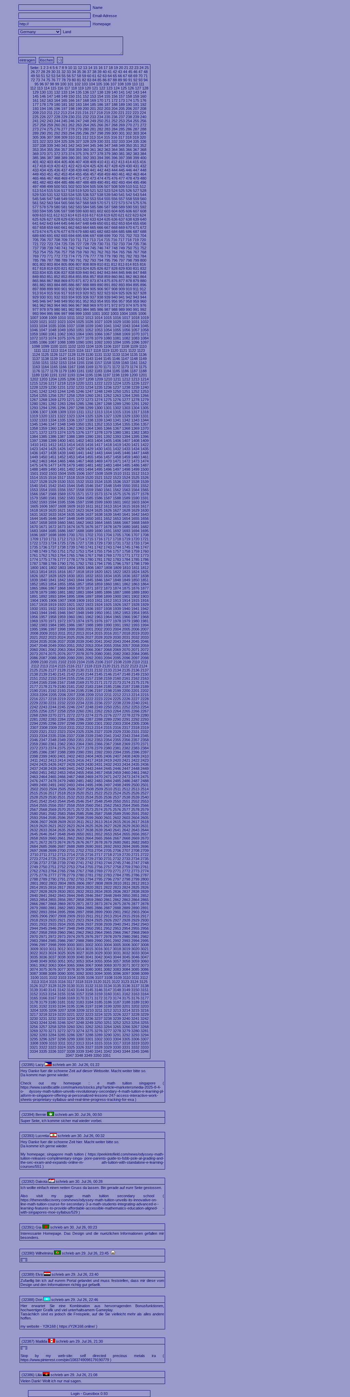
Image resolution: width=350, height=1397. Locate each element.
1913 (117, 600)
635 (107, 219)
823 (79, 268)
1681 (135, 527)
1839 (34, 580)
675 (50, 232)
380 (114, 154)
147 (50, 96)
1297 (71, 408)
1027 (98, 322)
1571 (80, 494)
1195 (89, 375)
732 (114, 244)
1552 (144, 486)
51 (43, 76)
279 (79, 129)
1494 (89, 469)
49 (33, 76)
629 (64, 219)
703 (136, 236)
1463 (43, 461)
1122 (132, 350)
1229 (43, 387)
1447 (135, 453)
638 (129, 219)
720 (143, 240)
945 (35, 301)
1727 (80, 543)
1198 (116, 375)
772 (57, 256)
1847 (108, 580)
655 (136, 223)
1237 (117, 387)
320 (143, 137)
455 (79, 174)
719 (136, 240)
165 (64, 100)
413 (121, 162)
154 (100, 96)
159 (136, 96)
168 (86, 100)
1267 (34, 400)
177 (35, 104)
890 (100, 285)
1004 (124, 314)
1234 (89, 387)
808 (86, 264)
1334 (52, 420)
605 (122, 211)
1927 (126, 605)
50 (38, 76)
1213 (135, 379)
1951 (108, 613)
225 (35, 117)
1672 (52, 527)
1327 (108, 416)
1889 (135, 592)
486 (71, 182)
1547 (98, 486)
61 (94, 76)
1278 (135, 400)
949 (64, 301)
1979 (126, 621)
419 (50, 166)
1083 (135, 338)
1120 (114, 350)
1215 (34, 383)
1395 (135, 436)
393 (93, 158)
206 (129, 109)
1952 (117, 613)
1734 (144, 543)
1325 (89, 416)
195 (50, 109)
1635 (71, 514)
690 (43, 236)
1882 (71, 592)
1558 (80, 490)
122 (102, 88)
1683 (34, 531)
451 (50, 174)
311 (78, 137)
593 (35, 211)
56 (69, 76)
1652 (108, 518)
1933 (61, 609)
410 (100, 162)
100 (63, 84)
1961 (80, 617)
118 (74, 88)
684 (114, 232)
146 (43, 96)
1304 (135, 408)
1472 (126, 461)
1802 (53, 568)
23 (136, 68)
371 (50, 154)
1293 (34, 408)
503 (79, 186)
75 (48, 80)
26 (33, 72)
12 (80, 68)
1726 (71, 543)
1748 (34, 551)
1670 (34, 527)
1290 (126, 404)
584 (86, 207)
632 (86, 219)
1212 (126, 379)
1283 (61, 404)
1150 (36, 363)
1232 (71, 387)
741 (64, 248)
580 (57, 207)
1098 (36, 346)
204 (114, 109)
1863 (135, 584)
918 (71, 293)
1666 (117, 523)
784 (143, 256)
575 (136, 203)
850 (43, 277)
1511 (126, 473)
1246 (80, 391)
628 (57, 219)
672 (143, 227)
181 (64, 104)
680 (86, 232)
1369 (135, 428)
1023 (61, 322)
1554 (43, 490)
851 (50, 277)
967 (79, 305)
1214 (144, 379)
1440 (71, 453)
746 (100, 248)
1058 (144, 330)
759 (79, 252)
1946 (61, 613)
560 (143, 199)
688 (143, 232)
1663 (89, 523)
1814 (43, 572)
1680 (126, 527)
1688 (80, 531)
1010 (62, 318)
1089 (71, 342)
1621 (61, 510)
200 (86, 109)
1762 (43, 555)
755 (50, 252)
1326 (98, 416)
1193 (71, 375)
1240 (144, 387)
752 (143, 248)
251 (107, 121)
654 (129, 223)
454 (71, 174)
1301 (108, 408)
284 (114, 129)
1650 (89, 518)
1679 (117, 527)
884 (57, 285)
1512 (135, 473)
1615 (126, 506)
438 (71, 170)
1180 (72, 371)
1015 (108, 318)
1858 (89, 584)
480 (143, 178)
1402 (80, 441)
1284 (71, 404)
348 (114, 145)
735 (136, 244)
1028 (108, 322)
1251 (126, 391)
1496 (108, 469)
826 (100, 268)
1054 (108, 330)
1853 (43, 584)
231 (79, 117)
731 (107, 244)
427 (107, 166)
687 (136, 232)
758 (71, 252)
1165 (54, 367)
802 (43, 264)
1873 (108, 588)
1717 (108, 539)
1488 (34, 469)
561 (35, 203)
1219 (71, 383)
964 (57, 305)
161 (35, 100)
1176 (36, 371)
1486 (135, 465)
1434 (135, 449)
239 (136, 117)
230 (71, 117)
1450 (43, 457)
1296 (61, 408)
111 (141, 84)
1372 (43, 432)
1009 (53, 318)
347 (107, 145)
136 (86, 92)
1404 (98, 441)
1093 (108, 342)
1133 (116, 354)
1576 (126, 494)
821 (64, 268)
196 (57, 109)
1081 (117, 338)
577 (35, 207)
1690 (98, 531)
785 (35, 260)
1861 (117, 584)
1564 (135, 490)
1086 (43, 342)
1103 (81, 346)
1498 (126, 469)
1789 (52, 564)
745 (93, 248)
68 (130, 76)
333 (122, 141)
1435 (144, 449)
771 (50, 256)
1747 (144, 547)
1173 (125, 367)
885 (64, 285)
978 (43, 309)
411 (107, 162)
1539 (144, 482)
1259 (80, 395)
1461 (144, 457)
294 (71, 133)
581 (64, 207)
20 (121, 68)
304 (143, 133)
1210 (108, 379)
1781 (98, 559)
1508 (99, 473)
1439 (61, 453)
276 (57, 129)
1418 (108, 445)
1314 (108, 412)
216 (85, 113)
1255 (43, 395)
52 (48, 76)
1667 (126, 523)
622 (128, 215)
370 (43, 154)
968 (86, 305)
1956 (34, 617)
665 (93, 227)
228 (57, 117)
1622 (71, 510)
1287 (98, 404)
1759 (135, 551)
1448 (144, 453)
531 (50, 195)
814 (128, 264)
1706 (126, 535)
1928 (135, 605)
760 (86, 252)
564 (57, 203)
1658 (43, 523)
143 (136, 92)
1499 (135, 469)
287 (136, 129)
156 (114, 96)
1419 (117, 445)
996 (57, 314)
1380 (117, 432)
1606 (43, 506)
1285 (80, 404)
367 (136, 150)
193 (35, 109)
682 (100, 232)
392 (86, 158)
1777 (61, 559)
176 (143, 100)
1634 (61, 514)
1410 (34, 445)
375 (79, 154)
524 (114, 191)
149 (64, 96)
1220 (80, 383)
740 (57, 248)
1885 (98, 592)
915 (50, 293)
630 (71, 219)
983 (79, 309)
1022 (52, 322)
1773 (144, 555)
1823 (126, 572)
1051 (80, 330)
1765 (71, 555)
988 (114, 309)
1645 (43, 518)
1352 (98, 424)
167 (79, 100)
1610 (80, 506)
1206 (71, 379)
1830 (71, 576)
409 (93, 162)
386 (43, 158)
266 (100, 125)
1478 (61, 465)
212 (57, 113)
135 (79, 92)
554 (100, 199)
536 (86, 195)
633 (93, 219)
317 (121, 137)
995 (50, 314)
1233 (80, 387)
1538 (135, 482)
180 (57, 104)
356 (57, 150)
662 (71, 227)
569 (93, 203)
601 (93, 211)
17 (106, 68)
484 (57, 182)
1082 (126, 338)
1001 (96, 314)
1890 (144, 592)
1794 (98, 564)
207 (136, 109)
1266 (144, 395)
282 (100, 129)
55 (64, 76)
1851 (144, 580)
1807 (99, 568)
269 (122, 125)
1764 (61, 555)
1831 (80, 576)
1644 (34, 518)
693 (64, 236)
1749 (43, 551)
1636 (80, 514)
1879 (43, 592)
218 (100, 113)
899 (50, 289)
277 (64, 129)
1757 (117, 551)
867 (50, 281)
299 (107, 133)
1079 (98, 338)
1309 (62, 412)
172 (114, 100)
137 (93, 92)
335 (136, 141)
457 (93, 174)
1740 (80, 547)
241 (35, 121)
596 (57, 211)
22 (131, 68)
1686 (61, 531)
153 (93, 96)
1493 (80, 469)
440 (86, 170)
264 (86, 125)
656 (143, 223)
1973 (71, 621)
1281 (43, 404)
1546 (89, 486)
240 (143, 117)
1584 (80, 498)
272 (143, 125)
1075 (61, 338)
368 (143, 150)
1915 (135, 600)
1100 (54, 346)
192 (143, 104)
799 (136, 260)
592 (143, 207)
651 (107, 223)
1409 (144, 441)
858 (100, 277)
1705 (117, 535)
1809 (117, 568)
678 (71, 232)
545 (35, 199)
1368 (126, 428)
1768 (98, 555)
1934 (71, 609)
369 (35, 154)
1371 (34, 432)
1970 (43, 621)
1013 (89, 318)
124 (116, 88)
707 (50, 240)
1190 (45, 375)
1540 (34, 486)
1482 (98, 465)
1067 (108, 334)
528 (143, 191)
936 (86, 297)
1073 (43, 338)
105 (99, 84)
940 (114, 297)
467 (50, 178)
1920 (61, 605)
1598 (89, 502)
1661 (71, 523)
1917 (34, 605)
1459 (126, 457)
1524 (126, 477)
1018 (135, 318)
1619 (43, 510)
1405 (108, 441)
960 (143, 301)
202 (100, 109)
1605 (34, 506)
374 (71, 154)
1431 (108, 449)
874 (100, 281)
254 (129, 121)
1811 (135, 568)
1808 (108, 568)
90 (125, 80)
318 (128, 137)
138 (100, 92)
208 (143, 109)
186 (100, 104)
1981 (144, 621)
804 (57, 264)
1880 (52, 592)
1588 (117, 498)
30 (53, 72)
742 (71, 248)
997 (64, 314)
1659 (52, 523)
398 (129, 158)
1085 (34, 342)
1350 (80, 424)
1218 (61, 383)
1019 (144, 318)
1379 (108, 432)
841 (93, 273)
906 (100, 289)
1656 (144, 518)
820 (57, 268)
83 (89, 80)
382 (129, 154)
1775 (43, 559)
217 (93, 113)
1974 (80, 621)
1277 (126, 400)
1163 (36, 367)
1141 (72, 359)
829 (122, 268)
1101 (63, 346)
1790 (61, 564)
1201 (143, 375)
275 (50, 129)
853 (64, 277)
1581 (52, 498)
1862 (126, 584)
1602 (126, 502)
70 (140, 76)
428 (114, 166)
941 (122, 297)
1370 (144, 428)
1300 (98, 408)
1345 (34, 424)
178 (43, 104)
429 (122, 166)
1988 (89, 625)
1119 (105, 350)
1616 (135, 506)
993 (35, 314)
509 (122, 186)
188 (114, 104)
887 (79, 285)
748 (114, 248)
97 (47, 84)
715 (107, 240)
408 (86, 162)
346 (100, 145)
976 (143, 305)
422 (71, 166)
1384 (34, 436)
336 (143, 141)
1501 (34, 473)
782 (129, 256)
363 (107, 150)
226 (43, 117)
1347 (52, 424)
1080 (108, 338)
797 (122, 260)
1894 (61, 596)
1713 (71, 539)
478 (129, 178)
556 (114, 199)
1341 (117, 420)
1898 (98, 596)
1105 (99, 346)
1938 (108, 609)
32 (64, 72)
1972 (61, 621)
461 (122, 174)
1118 (97, 350)
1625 (98, 510)
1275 (108, 400)
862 (129, 277)
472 (86, 178)
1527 (34, 482)
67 (125, 76)
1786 (144, 559)
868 (57, 281)
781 (122, 256)
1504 (62, 473)
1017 (126, 318)
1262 (108, 395)
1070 (135, 334)
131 (50, 92)
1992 (126, 625)
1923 (89, 605)
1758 (126, 551)
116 (60, 88)
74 (43, 80)
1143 (89, 359)
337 (35, 145)
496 (143, 182)
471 (79, 178)
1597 (80, 502)
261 (64, 125)
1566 (34, 494)
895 (136, 285)
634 (100, 219)
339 (50, 145)
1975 (89, 621)
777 (93, 256)
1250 (117, 391)
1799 (144, 564)
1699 (61, 535)
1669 (144, 523)
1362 (71, 428)
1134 (125, 354)
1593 (43, 502)
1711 (52, 539)
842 (100, 273)
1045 (144, 326)
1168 (80, 367)
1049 (61, 330)
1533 (89, 482)
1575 (117, 494)
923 (107, 293)
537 (93, 195)
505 (93, 186)
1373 (52, 432)
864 (143, 277)
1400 (61, 441)
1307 (43, 412)
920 (86, 293)
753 (35, 252)
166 (71, 100)
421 (64, 166)
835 (50, 273)
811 (107, 264)
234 (100, 117)
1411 (43, 445)
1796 (117, 564)
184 (86, 104)
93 (140, 80)
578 (43, 207)
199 (79, 109)
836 (57, 273)
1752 (71, 551)
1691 (108, 531)
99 (57, 84)
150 (71, 96)
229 (64, 117)
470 (71, 178)
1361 (61, 428)
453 (64, 174)
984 (86, 309)
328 (86, 141)
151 (79, 96)
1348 (61, 424)
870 (71, 281)
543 (136, 195)
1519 (80, 477)
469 (64, 178)
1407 (126, 441)
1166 (63, 367)
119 (81, 88)
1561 (108, 490)
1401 (71, 441)
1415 (80, 445)
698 (100, 236)
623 (136, 215)
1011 (71, 318)
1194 (80, 375)
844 (114, 273)
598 (71, 211)
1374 (61, 432)
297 (93, 133)
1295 (52, 408)
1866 (43, 588)
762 (100, 252)
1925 (108, 605)
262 (71, 125)
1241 (34, 391)
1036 (61, 326)
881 (35, 285)
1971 (52, 621)
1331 (144, 416)
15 (95, 68)
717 (121, 240)
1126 (54, 354)
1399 (52, 441)
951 (79, 301)
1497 (117, 469)
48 (146, 72)
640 (143, 219)
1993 (135, 625)
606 (129, 211)
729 (93, 244)
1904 (34, 600)
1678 (108, 527)
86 (105, 80)
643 (50, 223)
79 (69, 80)
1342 (126, 420)
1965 (117, 617)
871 (79, 281)
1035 (52, 326)
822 (71, 268)
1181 (80, 371)
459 (107, 174)
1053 (98, 330)
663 (79, 227)
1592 (34, 502)
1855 (61, 584)
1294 (43, 408)
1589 (126, 498)
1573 (98, 494)
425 (93, 166)
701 (122, 236)
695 (79, 236)
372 (57, 154)
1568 (52, 494)
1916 (144, 600)
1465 (61, 461)
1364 (89, 428)
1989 (98, 625)
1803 (62, 568)
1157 (98, 363)
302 (129, 133)
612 (57, 215)
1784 (126, 559)
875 (107, 281)
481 (35, 182)
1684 (43, 531)
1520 (89, 477)
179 (50, 104)
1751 (61, 551)
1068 (117, 334)
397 (122, 158)
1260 (89, 395)
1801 (43, 568)
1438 (52, 453)
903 (79, 289)
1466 (71, 461)
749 (122, 248)
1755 (98, 551)
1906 (53, 600)
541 (122, 195)
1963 (98, 617)
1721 (144, 539)
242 (43, 121)
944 (143, 297)
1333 (43, 420)
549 (64, 199)
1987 (80, 625)
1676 (89, 527)
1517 (61, 477)
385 (35, 158)
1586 (98, 498)
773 (64, 256)
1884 (89, 592)
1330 (135, 416)
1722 (34, 543)
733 (122, 244)
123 (109, 88)
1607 (53, 506)
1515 (43, 477)
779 (107, 256)
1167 (72, 367)
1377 (89, 432)
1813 (34, 572)
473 (93, 178)
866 (43, 281)
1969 (34, 621)
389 (64, 158)
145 (35, 96)
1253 (144, 391)
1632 (43, 514)
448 (143, 170)
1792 (80, 564)
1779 (80, 559)
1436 (34, 453)
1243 (52, 391)
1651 (98, 518)
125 (124, 88)
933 (64, 297)
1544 (71, 486)
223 (136, 113)
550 (71, 199)
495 (136, 182)
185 (93, 104)
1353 (108, 424)
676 (57, 232)
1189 (36, 375)
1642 (135, 514)
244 (57, 121)
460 (114, 174)
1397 (34, 441)
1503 (53, 473)
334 (129, 141)
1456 (98, 457)
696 (86, 236)
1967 (135, 617)
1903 (144, 596)
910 (129, 289)
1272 (80, 400)
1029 (117, 322)
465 (35, 178)
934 (71, 297)
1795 (108, 564)
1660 (61, 523)
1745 (126, 547)
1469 (98, 461)
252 (114, 121)
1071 (144, 334)
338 (43, 145)
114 (47, 88)
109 (128, 84)
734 (129, 244)
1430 (98, 449)
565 (64, 203)
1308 (53, 412)
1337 (80, 420)
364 (114, 150)
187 (107, 104)
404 (57, 162)
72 (33, 80)
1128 (72, 354)
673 (35, 232)
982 (71, 309)
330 (100, 141)
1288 (108, 404)
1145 (107, 359)
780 (114, 256)
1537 (126, 482)
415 (136, 162)
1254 (34, 395)
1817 (71, 572)
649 (93, 223)
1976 (98, 621)
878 (129, 281)
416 (143, 162)
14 (90, 68)
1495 (98, 469)
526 (129, 191)
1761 (34, 555)
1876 (135, 588)
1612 (98, 506)
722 (43, 244)
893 (122, 285)
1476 (43, 465)
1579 (34, 498)
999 (79, 314)
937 (93, 297)
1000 (87, 314)
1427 (71, 449)
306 (43, 137)
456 (86, 174)
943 (136, 297)
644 (57, 223)
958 (129, 301)
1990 (108, 625)
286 (129, 129)
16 (100, 68)
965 (64, 305)
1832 (89, 576)
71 (146, 76)
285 (122, 129)
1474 (144, 461)
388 (57, 158)
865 (35, 281)
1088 (61, 342)
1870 (80, 588)
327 (79, 141)
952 (86, 301)
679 (79, 232)
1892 (43, 596)
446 (129, 170)
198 (71, 109)
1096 (135, 342)
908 (114, 289)
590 (129, 207)
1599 (98, 502)
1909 (80, 600)
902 (71, 289)
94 (146, 80)
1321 (52, 416)
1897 (89, 596)
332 (114, 141)
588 (114, 207)
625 (35, 219)
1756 (108, 551)
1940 (126, 609)
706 (43, 240)
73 (38, 80)
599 (79, 211)
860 (114, 277)
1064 (80, 334)
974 (129, 305)
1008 (43, 318)
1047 (43, 330)
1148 (134, 359)
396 (114, 158)
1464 (52, 461)
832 (143, 268)
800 (143, 260)
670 (129, 227)
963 (50, 305)
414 (128, 162)
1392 (108, 436)
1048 (52, 330)
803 (50, 264)
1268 (43, 400)
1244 (61, 391)
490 (100, 182)
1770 (117, 555)
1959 (61, 617)
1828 (52, 576)
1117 (88, 350)
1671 (43, 527)
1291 (135, 404)
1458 (117, 457)
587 (107, 207)
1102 (72, 346)
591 (136, 207)
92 (135, 80)
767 (136, 252)
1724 (52, 543)
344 (86, 145)
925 (122, 293)
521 (93, 191)
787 (50, 260)
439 (79, 170)
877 (122, 281)
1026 (89, 322)
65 (115, 76)
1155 (80, 363)
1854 (52, 584)
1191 (53, 375)
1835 (117, 576)
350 (129, 145)
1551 (135, 486)
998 (71, 314)
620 (114, 215)
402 (43, 162)
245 (64, 121)
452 (57, 174)
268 (114, 125)
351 (136, 145)
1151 (45, 363)
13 (85, 68)
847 (136, 273)
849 (35, 277)
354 (43, 150)
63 (105, 76)
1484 (117, 465)
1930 (34, 609)
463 (136, 174)
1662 (80, 523)
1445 (117, 453)
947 (50, 301)
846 (129, 273)
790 (71, 260)
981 (64, 309)
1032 (144, 322)
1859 (98, 584)
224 (143, 113)
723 (50, 244)
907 (107, 289)
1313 (98, 412)
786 (43, 260)
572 (114, 203)
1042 (117, 326)
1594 (52, 502)
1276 (117, 400)
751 (136, 248)
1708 (144, 535)
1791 (71, 564)
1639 (108, 514)
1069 (126, 334)
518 (71, 191)
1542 (52, 486)
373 (64, 154)
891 (107, 285)
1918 (43, 605)
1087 (52, 342)
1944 (43, 613)
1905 (43, 600)
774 (71, 256)
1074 (52, 338)
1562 (117, 490)
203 (107, 109)
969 (93, 305)
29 (48, 72)
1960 (71, 617)
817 (35, 268)
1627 (117, 510)
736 (143, 244)
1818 (80, 572)
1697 (43, 535)
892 (114, 285)
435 (50, 170)
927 (136, 293)
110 (135, 84)
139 (107, 92)
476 (114, 178)
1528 (43, 482)
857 (93, 277)
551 (79, 199)
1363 (80, 428)
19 (116, 68)
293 (64, 133)
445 (122, 170)
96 (42, 84)
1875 (126, 588)
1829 (61, 576)
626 (43, 219)
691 (50, 236)
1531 (71, 482)
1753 (80, 551)
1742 (98, 547)
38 (94, 72)
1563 (126, 490)
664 (86, 227)
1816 (61, 572)
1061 (52, 334)
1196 (98, 375)
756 (57, 252)
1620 (52, 510)
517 (64, 191)
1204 (53, 379)
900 (57, 289)
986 (100, 309)
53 (53, 76)
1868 (61, 588)
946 (43, 301)
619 (107, 215)
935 (79, 297)
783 (136, 256)
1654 (126, 518)
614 (71, 215)
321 (35, 141)
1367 (117, 428)
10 (70, 68)
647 (79, 223)
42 (115, 72)
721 (35, 244)
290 (43, 133)
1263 (117, 395)
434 (43, 170)
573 (122, 203)
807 (79, 264)
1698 (52, 535)
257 (35, 125)
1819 (89, 572)
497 (35, 186)
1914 (126, 600)
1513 (144, 473)
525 (122, 191)
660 (57, 227)
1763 (52, 555)
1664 (98, 523)
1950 (98, 613)
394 (100, 158)
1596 (71, 502)
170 (100, 100)
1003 (114, 314)
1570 (71, 494)
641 (35, 223)
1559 (89, 490)
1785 (135, 559)
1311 (80, 412)
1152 (54, 363)
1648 (71, 518)
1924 (98, 605)
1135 (134, 354)
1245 (71, 391)
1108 (125, 346)
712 (85, 240)
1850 (135, 580)
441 (93, 170)
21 (126, 68)
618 (100, 215)
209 (35, 113)
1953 (126, 613)
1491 (61, 469)
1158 (107, 363)
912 (143, 289)
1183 (98, 371)
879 (136, 281)
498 (43, 186)
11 (75, 68)
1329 (126, 416)
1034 (43, 326)
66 (120, 76)
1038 (80, 326)
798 (129, 260)
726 (71, 244)
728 (86, 244)
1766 (80, 555)
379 (107, 154)
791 (79, 260)
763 (107, 252)
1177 (45, 371)
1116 (80, 350)
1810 (126, 568)
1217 (52, 383)
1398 (43, 441)
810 (100, 264)
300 (114, 133)
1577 (135, 494)
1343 (135, 420)
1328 (117, 416)
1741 (89, 547)
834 (43, 273)
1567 (43, 494)
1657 (34, 523)
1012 (80, 318)
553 (93, 199)
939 (107, 297)
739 (50, 248)
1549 (117, 486)
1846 (98, 580)
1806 (89, 568)
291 (50, 133)
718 (128, 240)
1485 (126, 465)
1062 (61, 334)
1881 (61, 592)
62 (99, 76)
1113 (54, 350)
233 (93, 117)
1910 (89, 600)
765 (122, 252)
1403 (89, 441)
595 (50, 211)
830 (129, 268)
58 (79, 76)
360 (86, 150)
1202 (34, 379)
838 (71, 273)
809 (93, 264)
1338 (89, 420)
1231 (61, 387)
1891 (34, 596)
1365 (98, 428)
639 (136, 219)
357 (64, 150)
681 (93, 232)
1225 (126, 383)
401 (35, 162)
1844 (80, 580)
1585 (89, 498)
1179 (63, 371)
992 (143, 309)
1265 (135, 395)
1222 (98, 383)
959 (136, 301)
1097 (144, 342)
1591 (144, 498)
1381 (126, 432)
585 (93, 207)
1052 (89, 330)
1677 (98, 527)
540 (114, 195)
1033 (34, 326)
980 (57, 309)
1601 (117, 502)
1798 (135, 564)
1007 (34, 318)
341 (64, 145)
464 (143, 174)
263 (79, 125)
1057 (135, 330)
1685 (52, 531)
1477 (52, 465)
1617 (144, 506)
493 (122, 182)
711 (78, 240)
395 (107, 158)
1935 (80, 609)
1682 (144, 527)
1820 (98, 572)
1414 (71, 445)
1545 (80, 486)
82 (84, 80)
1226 (135, 383)
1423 (34, 449)
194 (43, 109)
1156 (89, 363)
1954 (135, 613)
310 (71, 137)
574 (129, 203)
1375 (71, 432)
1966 (126, 617)
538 (100, 195)
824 (86, 268)
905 (93, 289)
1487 (144, 465)
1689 (89, 531)
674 (43, 232)
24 (141, 68)
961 (35, 305)
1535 (108, 482)
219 (107, 113)
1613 (108, 506)
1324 (80, 416)
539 (107, 195)
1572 (89, 494)
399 (136, 158)
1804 (71, 568)
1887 (117, 592)
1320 (43, 416)
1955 (144, 613)
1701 (80, 535)
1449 (34, 457)
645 (64, 223)
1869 (71, 588)
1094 (117, 342)
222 (128, 113)
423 (79, 166)
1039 (89, 326)
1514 (34, 477)
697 (93, 236)
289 (35, 133)
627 (50, 219)
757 (64, 252)
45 (130, 72)
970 (100, 305)
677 (64, 232)
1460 (135, 457)
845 (122, 273)
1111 (37, 350)
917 (64, 293)
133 (64, 92)
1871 (89, 588)
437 (64, 170)
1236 (108, 387)
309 (64, 137)
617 (93, 215)
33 (69, 72)
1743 (108, 547)
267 (107, 125)
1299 (89, 408)
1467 (80, 461)
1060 (43, 334)
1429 (89, 449)
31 (58, 72)
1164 (45, 367)
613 (64, 215)
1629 (135, 510)
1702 (89, 535)
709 (64, 240)
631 (79, 219)
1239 (135, 387)
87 (110, 80)
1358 (34, 428)
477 (122, 178)
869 (64, 281)
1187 (134, 371)
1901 (126, 596)
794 (100, 260)
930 (43, 297)
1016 (117, 318)
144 (143, 92)
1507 (89, 473)
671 (136, 227)
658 (43, 227)
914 (43, 293)
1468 (89, 461)
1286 (89, 404)
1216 (43, 383)
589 (122, 207)
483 (50, 182)
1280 (34, 404)
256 (143, 121)
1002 (105, 314)
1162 (143, 363)
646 (71, 223)
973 (122, 305)
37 (89, 72)
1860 (108, 584)
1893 (52, 596)
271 (136, 125)
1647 (61, 518)
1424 (43, 449)
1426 (61, 449)
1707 (135, 535)
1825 (144, 572)
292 (57, 133)
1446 (126, 453)
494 (129, 182)
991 (136, 309)
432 (143, 166)
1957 (43, 617)
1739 (71, 547)
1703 (98, 535)
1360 (52, 428)
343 (79, 145)
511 (136, 186)
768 (143, 252)
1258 (71, 395)
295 (79, 133)
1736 (43, 547)
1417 (98, 445)
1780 (89, 559)
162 (43, 100)
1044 (135, 326)
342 (71, 145)
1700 (71, 535)
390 (71, 158)
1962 (89, 617)
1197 (107, 375)
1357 (144, 424)
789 (64, 260)
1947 (71, 613)
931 (50, 297)
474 (100, 178)
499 (50, 186)
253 (122, 121)
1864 (144, 584)
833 (35, 273)
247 (79, 121)
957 (122, 301)
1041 (108, 326)
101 (70, 84)
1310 (71, 412)
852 (57, 277)
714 (100, 240)
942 (129, 297)
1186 (125, 371)
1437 (43, 453)
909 (122, 289)
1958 (52, 617)
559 (136, 199)
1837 (135, 576)
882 (43, 285)
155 (107, 96)
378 (100, 154)
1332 (34, 420)
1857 (80, 584)
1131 (98, 354)
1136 (143, 354)
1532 (80, 482)
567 (79, 203)
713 (93, 240)
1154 (72, 363)
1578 (144, 494)
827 (107, 268)
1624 (89, 510)
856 (86, 277)
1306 (34, 412)
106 (106, 84)
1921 (71, 605)
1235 (98, 387)
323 (50, 141)
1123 (141, 350)
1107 (116, 346)
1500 (144, 469)
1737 (52, 547)
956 (114, 301)
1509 (108, 473)
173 (122, 100)
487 (79, 182)
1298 (80, 408)
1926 (117, 605)
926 (129, 293)
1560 (98, 490)
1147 (125, 359)
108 (121, 84)
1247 (89, 391)
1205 (62, 379)
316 (114, 137)
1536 (117, 482)
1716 (98, 539)
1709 (34, 539)
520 (86, 191)
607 (136, 211)
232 (86, 117)
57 (74, 76)
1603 (135, 502)
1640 (117, 514)
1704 (108, 535)
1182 (89, 371)
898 (43, 289)
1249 (108, 391)
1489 (43, 469)
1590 (135, 498)
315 (107, 137)
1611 (89, 506)
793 (93, 260)
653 (122, 223)
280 (86, 129)
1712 (61, 539)
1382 (135, 432)
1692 (117, 531)
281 (93, 129)
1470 (108, 461)
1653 (117, 518)
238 (129, 117)
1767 (89, 555)
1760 (144, 551)
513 (35, 191)
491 (107, 182)
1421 (135, 445)
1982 (34, 625)
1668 (135, 523)
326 (71, 141)
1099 (45, 346)
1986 (71, 625)
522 (100, 191)
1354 (117, 424)
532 (57, 195)
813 (121, 264)
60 (89, 76)
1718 (117, 539)
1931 (43, 609)
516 (57, 191)
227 (50, 117)
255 (136, 121)
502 (71, 186)
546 (43, 199)
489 (93, 182)
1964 (108, 617)
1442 (89, 453)
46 (135, 72)
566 (71, 203)
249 (93, 121)
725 (64, 244)
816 (143, 264)
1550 (126, 486)
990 (129, 309)
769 (35, 256)
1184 (107, 371)
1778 (71, 559)
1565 (144, 490)
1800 (34, 568)
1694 (135, 531)
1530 (61, 482)
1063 (71, 334)
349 (122, 145)
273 (35, 129)
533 (64, 195)
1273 (89, 400)
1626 (108, 510)
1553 (34, 490)
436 (57, 170)
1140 (63, 359)
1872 (98, 588)
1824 (135, 572)
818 (43, 268)
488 (86, 182)
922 (100, 293)
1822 (117, 572)
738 (43, 248)
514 (43, 191)
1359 (43, 428)
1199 (125, 375)
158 (129, 96)
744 (86, 248)
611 (50, 215)
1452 (61, 457)
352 (143, 145)
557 (122, 199)
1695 (144, 531)
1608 (62, 506)
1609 (71, 506)
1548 (108, 486)
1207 (80, 379)
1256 (52, 395)
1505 (71, 473)
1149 (143, 359)
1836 (126, 576)
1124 (36, 354)
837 (64, 273)
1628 (126, 510)
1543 (61, 486)
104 (92, 84)
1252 (135, 391)
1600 (108, 502)
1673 (61, 527)
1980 (135, 621)
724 (57, 244)
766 (129, 252)
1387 (61, 436)
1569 (61, 494)
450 (43, 174)
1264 (126, 395)
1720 (135, 539)
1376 (80, 432)
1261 (98, 395)
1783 (117, 559)
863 (136, 277)
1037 (71, 326)
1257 (61, 395)
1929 (144, 605)
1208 (89, 379)
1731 (117, 543)
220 (114, 113)
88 (115, 80)
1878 (34, 592)
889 (93, 285)
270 (129, 125)
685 (122, 232)
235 (107, 117)
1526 (144, 477)
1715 (89, 539)
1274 (98, 400)
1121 (123, 350)
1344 (144, 420)
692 (57, 236)
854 (71, 277)
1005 (133, 314)
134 (71, 92)
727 (79, 244)
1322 (61, 416)
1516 (52, 477)
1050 (71, 330)
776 (86, 256)
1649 (80, 518)
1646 (52, 518)
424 (86, 166)
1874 (117, 588)
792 (86, 260)
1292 (144, 404)
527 (136, 191)
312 (85, 137)
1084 (144, 338)
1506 (80, 473)
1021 (43, 322)
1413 (61, 445)
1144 (98, 359)
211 (50, 113)
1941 (135, 609)
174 (129, 100)
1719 (126, 539)
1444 (108, 453)
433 (35, 170)
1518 (71, 477)
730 (100, 244)
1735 (34, 547)
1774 (34, 559)
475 (107, 178)
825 (93, 268)
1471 (117, 461)
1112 (46, 350)
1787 (34, 564)
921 (93, 293)
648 (86, 223)
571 (107, 203)
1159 (116, 363)
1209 (99, 379)
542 (129, 195)
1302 (117, 408)
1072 (34, 338)
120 (88, 88)
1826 (34, 576)
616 (85, 215)
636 (114, 219)
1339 (98, 420)
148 (57, 96)
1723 (43, 543)
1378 (98, 432)
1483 (108, 465)
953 (93, 301)
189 (122, 104)
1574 (108, 494)
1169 (89, 367)
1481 (89, 465)
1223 (108, 383)
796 (114, 260)
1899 (108, 596)
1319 (34, 416)
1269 (52, 400)
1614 (117, 506)
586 (100, 207)
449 (35, 174)
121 (95, 88)
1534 (98, 482)
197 (64, 109)
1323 (71, 416)
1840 (43, 580)
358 (71, 150)
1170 (98, 367)
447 (136, 170)
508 (114, 186)
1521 (98, 477)
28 (43, 72)
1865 (34, 588)
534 (71, 195)
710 (71, 240)
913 (35, 293)
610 (43, 215)
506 (100, 186)
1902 (135, 596)
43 (120, 72)
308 (57, 137)
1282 (52, 404)
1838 (144, 576)
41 (110, 72)
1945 (52, 613)
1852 (34, 584)
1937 (98, 609)
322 (43, 141)
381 (122, 154)
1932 (52, 609)
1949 (89, 613)
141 (122, 92)
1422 (144, 445)
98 (52, 84)
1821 (108, 572)
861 (122, 277)
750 (129, 248)
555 (107, 199)
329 (93, 141)
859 (107, 277)
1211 (117, 379)
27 (38, 72)
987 (107, 309)
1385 (43, 436)
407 (79, 162)
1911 (99, 600)
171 (107, 100)
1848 (117, 580)
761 (93, 252)
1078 (89, 338)
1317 (135, 412)
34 (74, 72)
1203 (43, 379)
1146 (116, 359)
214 (71, 113)
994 (43, 314)
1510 (117, 473)
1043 (126, 326)
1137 (36, 359)
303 (136, 133)
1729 (98, 543)
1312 (89, 412)
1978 (117, 621)
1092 (98, 342)
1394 (126, 436)
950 (71, 301)
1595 (61, 502)
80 (74, 80)
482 (43, 182)
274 (43, 129)
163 (50, 100)
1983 (43, 625)
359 (79, 150)
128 (145, 88)
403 (50, 162)
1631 (34, 514)
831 (136, 268)
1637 (89, 514)
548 (57, 199)
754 (43, 252)
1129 (80, 354)
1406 (117, 441)
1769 (108, 555)
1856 (71, 584)
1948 (80, 613)
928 (143, 293)
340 (57, 145)
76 (53, 80)
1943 (34, 613)
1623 (80, 510)
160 (143, 96)
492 (114, 182)
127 (138, 88)
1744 (117, 547)
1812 (144, 568)
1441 (80, 453)
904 (86, 289)
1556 (61, 490)
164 (57, 100)
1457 (108, 457)
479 (136, 178)
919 (79, 293)
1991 (117, 625)
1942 (144, 609)
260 (57, 125)
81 (79, 80)
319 (136, 137)
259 (50, 125)
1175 (143, 367)
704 (143, 236)
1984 (52, 625)
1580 (43, 498)
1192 (62, 375)
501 (64, 186)
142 (129, 92)
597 (64, 211)
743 (79, 248)
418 (43, 166)
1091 (89, 342)
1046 (34, 330)
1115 (71, 350)
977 (35, 309)
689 (35, 236)
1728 (89, 543)
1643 (144, 514)
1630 (144, 510)
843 (107, 273)
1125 (45, 354)
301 (122, 133)
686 (129, 232)
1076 (71, 338)
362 (100, 150)
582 (71, 207)
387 (50, 158)
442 (100, 170)
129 (35, 92)
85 (99, 80)
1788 (43, 564)
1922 (80, 605)
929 (35, 297)
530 (43, 195)
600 (86, 211)
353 (35, 150)
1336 (71, 420)
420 (57, 166)
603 (107, 211)
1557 (71, 490)
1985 (61, 625)
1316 (126, 412)
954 (100, 301)
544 (143, 195)
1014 (98, 318)
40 (105, 72)
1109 (134, 346)
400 (143, 158)
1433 (126, 449)
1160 (125, 363)
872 (86, 281)
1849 (126, 580)
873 (93, 281)
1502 (43, 473)
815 (136, 264)
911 (136, 289)
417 (35, 166)
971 (107, 305)
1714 (80, 539)
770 (43, 256)
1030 (126, 322)
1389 (80, 436)
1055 (117, 330)
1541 (43, 486)
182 (71, 104)
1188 (143, 371)
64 (110, 76)
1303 (126, 408)
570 (100, 203)
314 (100, 137)
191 (136, 104)
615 (78, 215)
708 (57, 240)
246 (71, 121)
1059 (34, 334)
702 (129, 236)
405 (64, 162)
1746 (135, 547)
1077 (80, 338)
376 (86, 154)
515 (50, 191)
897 (35, 289)
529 (35, 195)
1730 (108, 543)
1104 (90, 346)
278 (71, 129)
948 (57, 301)
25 (147, 68)
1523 (117, 477)
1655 (135, 518)
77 (58, 80)
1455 (89, 457)
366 (129, 150)
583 (79, 207)
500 (57, 186)
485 (64, 182)
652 (114, 223)
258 (43, 125)
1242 (43, 391)
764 (114, 252)
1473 (135, 461)
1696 (34, 535)
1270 (61, 400)
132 (57, 92)
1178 (54, 371)
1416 (89, 445)
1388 (71, 436)
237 (122, 117)
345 (93, 145)
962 (43, 305)
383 (136, 154)
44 (125, 72)
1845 (89, 580)
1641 (126, 514)
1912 (108, 600)
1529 (52, 482)
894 (129, 285)
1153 (63, 363)
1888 (126, 592)
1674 (71, 527)
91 (130, 80)
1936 (89, 609)
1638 (98, 514)
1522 (108, 477)
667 (107, 227)
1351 (89, 424)
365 (122, 150)
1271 (71, 400)
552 (86, 199)
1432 (117, 449)
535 (79, 195)
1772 (135, 555)
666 (100, 227)
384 (143, 154)
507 (107, 186)
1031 (135, 322)
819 (50, 268)
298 (100, 133)
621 (121, 215)
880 (143, 281)
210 (43, 113)
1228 (34, 387)
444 (114, 170)
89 (120, 80)
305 (35, 137)
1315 (117, 412)
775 (79, 256)
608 (143, 211)
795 (107, 260)
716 (114, 240)
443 (107, 170)
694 (71, 236)
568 (86, 203)
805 (64, 264)
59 (84, 76)
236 (114, 117)
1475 (34, 465)
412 (114, 162)
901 (64, 289)
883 (50, 285)
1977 (108, 621)
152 (86, 96)
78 (64, 80)
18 (111, 68)
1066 (98, 334)
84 (94, 80)
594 (43, 211)
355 (50, 150)
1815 (52, 572)
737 (35, 248)
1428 (80, 449)
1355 (126, 424)
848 (143, 273)
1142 (80, 359)
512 (143, 186)
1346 (43, 424)
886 (71, 285)
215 (78, 113)
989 (122, 309)
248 (86, 121)
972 (114, 305)
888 (86, 285)
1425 (52, 449)
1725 (61, 543)
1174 (134, 367)
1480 (80, 465)
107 (113, 84)
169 (93, 100)
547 (50, 199)
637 (122, 219)
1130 (89, 354)
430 (129, 166)
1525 (135, 477)
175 (136, 100)
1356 (135, 424)
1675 (80, 527)
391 (79, 158)
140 (114, 92)
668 (114, 227)
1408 (135, 441)
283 (107, 129)
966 (71, 305)
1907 (62, 600)
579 (50, 207)
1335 (61, 420)
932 (57, 297)
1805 (80, 568)
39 (99, 72)
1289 (117, 404)
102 (78, 84)
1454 (80, 457)
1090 (80, 342)
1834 (108, 576)
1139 (54, 359)
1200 (134, 375)
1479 (71, 465)
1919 (52, 605)
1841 (52, 580)
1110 (143, 346)
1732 (126, 543)
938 (100, 297)
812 (114, 264)
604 (114, 211)
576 (143, 203)
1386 (52, 436)
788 (57, 260)
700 (114, 236)
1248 (98, 391)
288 (143, 129)
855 (79, 277)
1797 (126, 564)
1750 (52, 551)
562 (43, 203)
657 (35, 227)
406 (71, 162)
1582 (61, 498)
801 (35, 264)
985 (93, 309)
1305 (144, 408)
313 (93, 137)
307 (50, 137)
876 (114, 281)
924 (114, 293)
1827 (43, 576)
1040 (98, 326)
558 (129, 199)
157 (122, 96)
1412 (52, 445)
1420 (126, 445)
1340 (108, 420)
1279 (144, 400)
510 (129, 186)
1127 (63, 354)
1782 (108, 559)
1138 (45, 359)
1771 (126, 555)
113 (40, 88)
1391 (98, 436)
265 (93, 125)
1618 (34, 510)
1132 (107, 354)
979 (50, 309)
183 (79, 104)
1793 (89, 564)
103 (85, 84)
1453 (71, 457)
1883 (80, 592)
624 (143, 215)
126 (131, 88)
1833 (98, 576)
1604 (144, 502)
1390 (89, 436)
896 (143, 285)
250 (100, 121)
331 (107, 141)
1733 (135, 543)
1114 (63, 350)
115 (53, 88)
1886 (108, 592)
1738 (61, 547)
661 (64, 227)
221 (121, 113)
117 (67, 88)
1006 (142, 314)
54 (58, 76)
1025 (80, 322)
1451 (52, 457)
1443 (98, 453)
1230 (52, 387)
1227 (144, 383)
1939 (117, 609)
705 (35, 240)
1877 (144, 588)
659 (50, 227)
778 (100, 256)
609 (35, 215)
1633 (52, 514)
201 (93, 109)
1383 (144, 432)
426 (100, 166)
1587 (108, 498)
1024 (71, 322)
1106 (107, 346)
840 (86, 273)
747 (107, 248)
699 (107, 236)
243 (50, 121)
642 (43, 223)
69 (135, 76)
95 (37, 84)
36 (84, 72)
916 (57, 293)
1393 (117, 436)
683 (107, 232)
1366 (108, 428)
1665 (108, 523)
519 (79, 191)
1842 (61, 580)
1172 (116, 367)
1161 (134, 363)
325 (64, 141)
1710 (43, 539)
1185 (116, 371)
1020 (34, 322)
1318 (144, 412)
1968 (144, 617)
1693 (126, 531)
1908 (71, 600)
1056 (126, 330)
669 (122, 227)
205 (122, 109)
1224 (117, 383)
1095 (126, 342)
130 (43, 92)
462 (129, 174)
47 (140, 72)
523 (107, 191)
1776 (52, 559)
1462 (34, 461)
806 (71, 264)
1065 (89, 334)
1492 (71, 469)
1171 (107, 367)
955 (107, 301)
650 (100, 223)
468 (57, 178)
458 (100, 174)
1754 (89, 551)
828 (114, 268)
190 (129, 104)
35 (79, 72)
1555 (52, 490)
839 (79, 273)
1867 (52, 588)
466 (43, 178)
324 (57, 141)
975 (136, 305)
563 (50, 203)
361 (93, 150)
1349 (71, 424)
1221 (89, 383)
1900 (117, 596)
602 (100, 211)
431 (136, 166)
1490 (52, 469)
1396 (144, 436)
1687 (71, 531)
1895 (71, 596)
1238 (126, 387)
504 (86, 186)
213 (64, 113)
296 (86, 133)
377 (93, 154)
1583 (71, 498)
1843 (71, 580)
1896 (80, 596)
